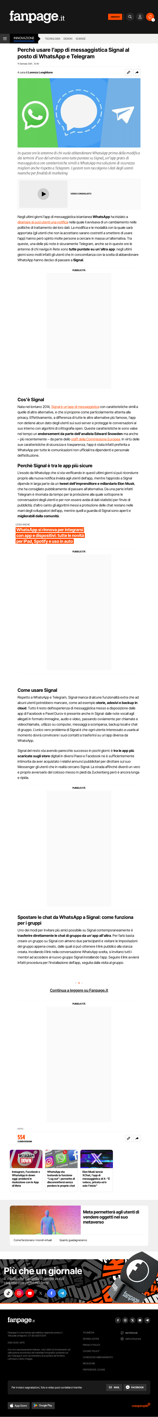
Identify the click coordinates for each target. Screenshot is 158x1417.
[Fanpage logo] (32, 17)
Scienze (81, 38)
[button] (137, 72)
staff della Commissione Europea (95, 439)
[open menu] (5, 38)
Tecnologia (52, 38)
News (21, 1129)
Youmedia (88, 1332)
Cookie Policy (91, 1351)
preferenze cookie (94, 1369)
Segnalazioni (91, 1338)
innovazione (24, 38)
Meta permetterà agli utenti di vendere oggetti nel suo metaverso (111, 1217)
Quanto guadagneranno (73, 1240)
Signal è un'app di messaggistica (75, 407)
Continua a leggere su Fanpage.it (79, 990)
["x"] (40, 1293)
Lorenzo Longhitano (40, 72)
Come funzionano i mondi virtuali (33, 1240)
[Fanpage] (21, 1320)
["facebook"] (51, 1293)
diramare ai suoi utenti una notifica (43, 222)
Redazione (89, 1363)
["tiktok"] (8, 1293)
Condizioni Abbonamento (98, 1357)
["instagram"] (19, 1293)
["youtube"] (29, 1293)
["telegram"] (62, 1293)
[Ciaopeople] (141, 1406)
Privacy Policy (91, 1344)
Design (68, 38)
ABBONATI (115, 17)
